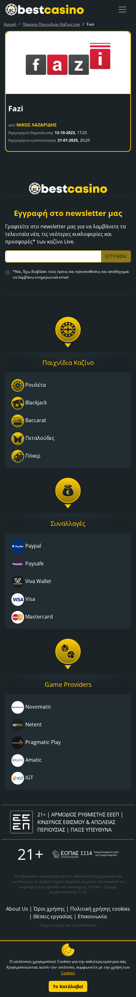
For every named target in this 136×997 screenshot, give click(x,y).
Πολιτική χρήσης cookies (100, 908)
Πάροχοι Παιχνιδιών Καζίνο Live (51, 24)
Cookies (68, 972)
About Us (17, 908)
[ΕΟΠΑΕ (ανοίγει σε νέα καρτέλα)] (85, 854)
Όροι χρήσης (49, 908)
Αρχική (10, 24)
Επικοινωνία (92, 916)
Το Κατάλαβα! (68, 986)
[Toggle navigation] (122, 9)
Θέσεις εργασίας (52, 916)
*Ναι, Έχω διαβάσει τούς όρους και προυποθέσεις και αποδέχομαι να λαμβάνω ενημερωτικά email (71, 274)
